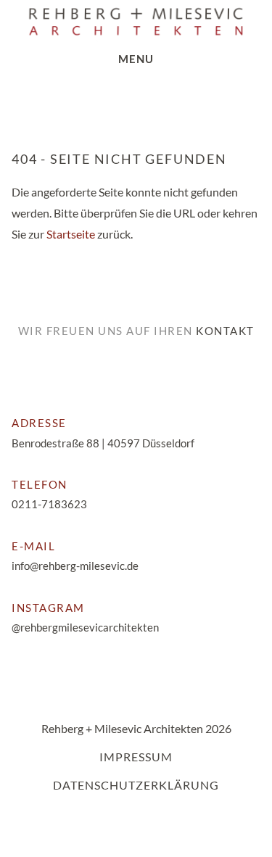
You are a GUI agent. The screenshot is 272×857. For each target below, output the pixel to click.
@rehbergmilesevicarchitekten (85, 627)
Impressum (136, 756)
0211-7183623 (49, 503)
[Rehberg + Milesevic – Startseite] (136, 22)
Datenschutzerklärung (136, 785)
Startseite (70, 234)
